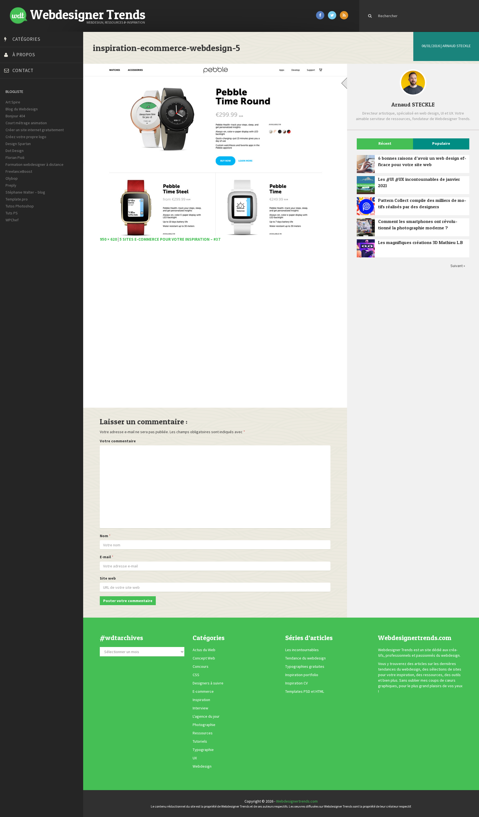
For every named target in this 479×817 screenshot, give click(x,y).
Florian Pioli (15, 157)
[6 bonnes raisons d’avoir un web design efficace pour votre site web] (366, 164)
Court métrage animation (26, 122)
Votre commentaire (118, 440)
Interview (200, 708)
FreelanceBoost (19, 171)
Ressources (203, 733)
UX (195, 758)
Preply (11, 185)
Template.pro (17, 199)
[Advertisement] (215, 328)
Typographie (203, 749)
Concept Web (204, 658)
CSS (196, 675)
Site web (108, 578)
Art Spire (13, 102)
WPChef (12, 219)
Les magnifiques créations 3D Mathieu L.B (420, 242)
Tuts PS (12, 212)
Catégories (26, 39)
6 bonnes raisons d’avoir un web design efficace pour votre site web (422, 161)
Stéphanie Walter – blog (25, 192)
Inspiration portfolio (301, 675)
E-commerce (203, 691)
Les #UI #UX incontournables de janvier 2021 (419, 182)
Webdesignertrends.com (297, 801)
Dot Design (15, 150)
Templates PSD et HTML (304, 691)
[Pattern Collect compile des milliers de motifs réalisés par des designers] (366, 206)
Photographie (204, 724)
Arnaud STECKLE (456, 45)
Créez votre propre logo (26, 136)
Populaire (441, 143)
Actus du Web (204, 650)
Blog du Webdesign (22, 108)
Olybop (12, 178)
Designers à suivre (208, 683)
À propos (23, 55)
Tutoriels (200, 741)
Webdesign (202, 766)
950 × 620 (108, 239)
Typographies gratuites (304, 666)
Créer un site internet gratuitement (35, 129)
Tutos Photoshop (20, 206)
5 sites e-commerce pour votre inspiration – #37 (169, 239)
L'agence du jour (206, 716)
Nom (104, 535)
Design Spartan (18, 143)
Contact (23, 70)
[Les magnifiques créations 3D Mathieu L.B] (366, 248)
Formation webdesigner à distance (34, 164)
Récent (384, 143)
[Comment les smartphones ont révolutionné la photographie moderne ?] (366, 227)
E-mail (105, 556)
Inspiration (201, 699)
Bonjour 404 (15, 115)
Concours (200, 666)
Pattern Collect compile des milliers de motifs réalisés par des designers (422, 203)
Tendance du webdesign (305, 658)
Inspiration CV (296, 683)
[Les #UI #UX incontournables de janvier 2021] (366, 185)
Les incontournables (302, 650)
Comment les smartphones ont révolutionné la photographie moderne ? (417, 224)
